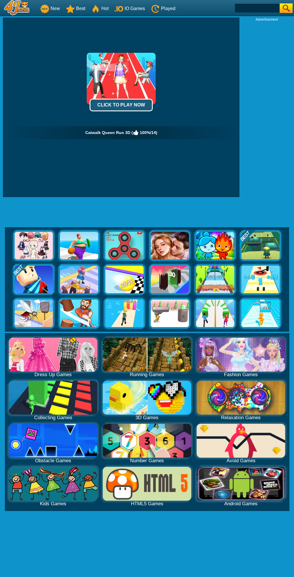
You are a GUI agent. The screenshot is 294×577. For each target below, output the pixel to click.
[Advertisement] (267, 108)
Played (168, 8)
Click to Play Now (121, 104)
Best (80, 8)
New (55, 8)
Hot (105, 8)
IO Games (135, 8)
